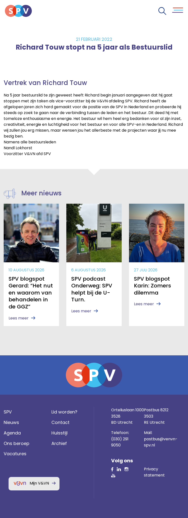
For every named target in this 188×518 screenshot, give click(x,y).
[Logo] (18, 11)
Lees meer (19, 318)
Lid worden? (64, 412)
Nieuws (11, 422)
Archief (59, 443)
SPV (8, 412)
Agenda (12, 433)
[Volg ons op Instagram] (126, 469)
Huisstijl (59, 433)
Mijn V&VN (39, 483)
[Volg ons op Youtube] (113, 475)
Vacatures (15, 454)
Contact (60, 422)
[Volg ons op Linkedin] (112, 469)
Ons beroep (16, 443)
